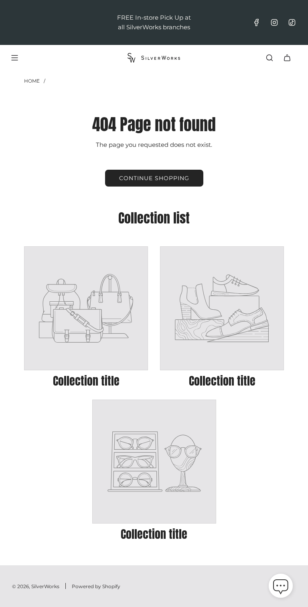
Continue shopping (154, 178)
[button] (281, 587)
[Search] (269, 58)
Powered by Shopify (96, 586)
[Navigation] (14, 58)
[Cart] (287, 58)
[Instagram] (274, 22)
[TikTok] (292, 22)
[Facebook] (256, 22)
